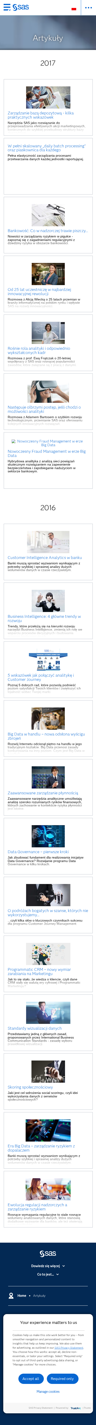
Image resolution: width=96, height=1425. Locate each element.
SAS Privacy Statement (69, 1347)
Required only (62, 1378)
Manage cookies (48, 1392)
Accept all (30, 1378)
